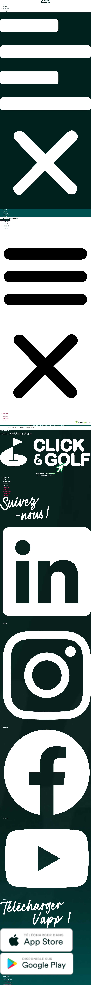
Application (5, 5)
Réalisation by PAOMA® (7, 979)
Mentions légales (6, 976)
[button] (45, 110)
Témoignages (6, 8)
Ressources (5, 10)
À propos (5, 11)
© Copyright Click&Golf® (7, 977)
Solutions (5, 6)
